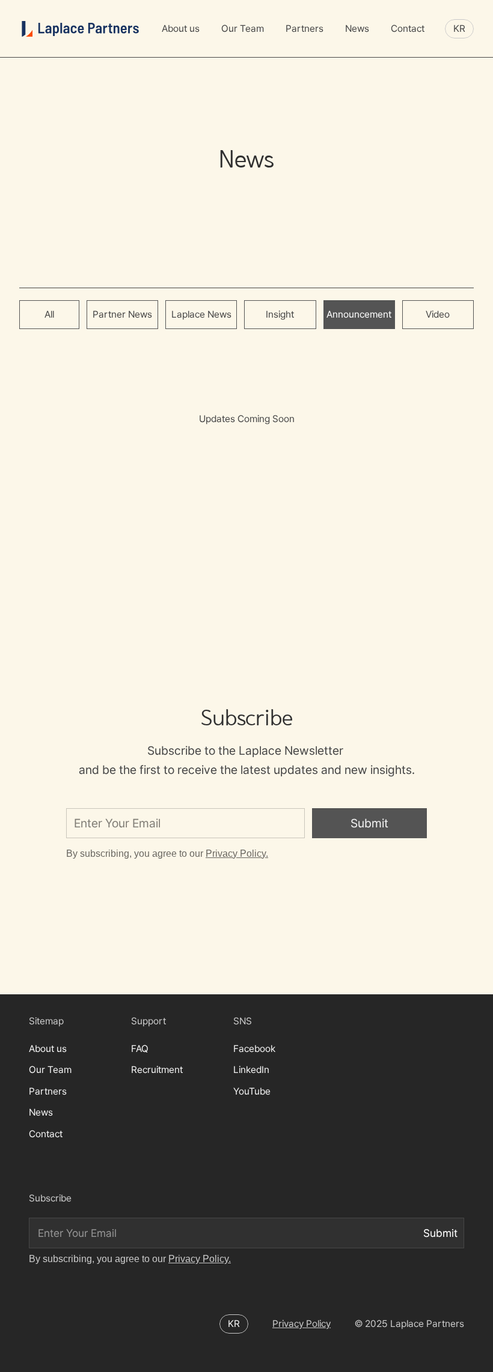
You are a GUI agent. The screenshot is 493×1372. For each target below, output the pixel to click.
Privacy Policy (301, 1323)
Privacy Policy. (237, 853)
